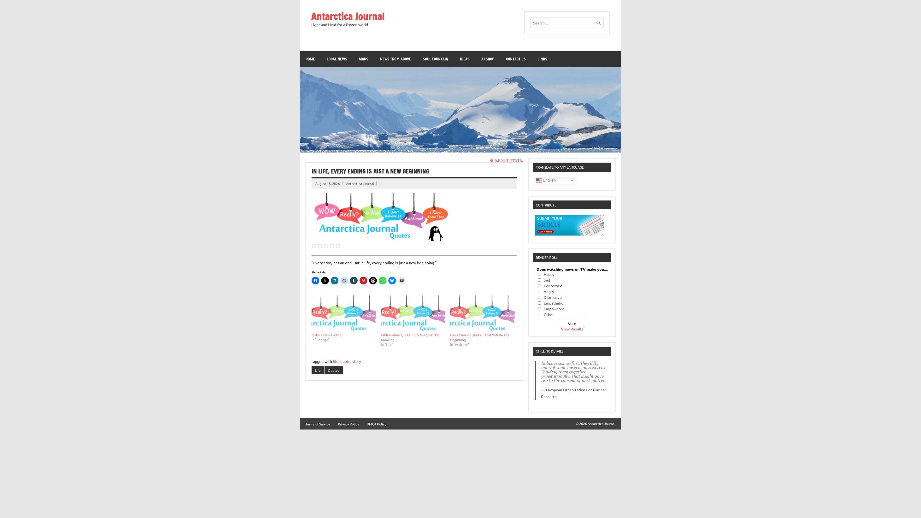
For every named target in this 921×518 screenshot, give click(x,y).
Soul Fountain (435, 59)
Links (542, 59)
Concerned (553, 285)
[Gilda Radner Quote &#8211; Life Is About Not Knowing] (413, 313)
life (335, 361)
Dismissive (553, 297)
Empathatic (553, 302)
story (356, 361)
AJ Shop (487, 59)
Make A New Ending (327, 335)
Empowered (554, 308)
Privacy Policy (348, 424)
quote (345, 361)
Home (310, 59)
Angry (549, 291)
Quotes (333, 370)
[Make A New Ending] (344, 313)
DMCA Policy (376, 424)
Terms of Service (318, 424)
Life (318, 370)
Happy (549, 274)
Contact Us (516, 59)
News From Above (395, 59)
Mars (363, 59)
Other (549, 314)
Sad (547, 279)
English (549, 180)
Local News (337, 59)
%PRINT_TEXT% (508, 160)
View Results (572, 328)
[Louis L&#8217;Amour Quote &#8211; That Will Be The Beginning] (482, 313)
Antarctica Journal (348, 16)
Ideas (465, 59)
